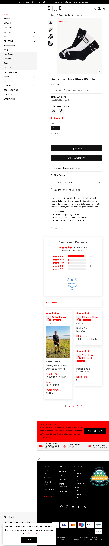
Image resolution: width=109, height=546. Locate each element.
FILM (60, 475)
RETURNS (47, 478)
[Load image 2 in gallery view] (50, 29)
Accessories (9, 67)
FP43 (6, 50)
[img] (52, 313)
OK (29, 540)
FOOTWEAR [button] (8, 41)
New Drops (8, 54)
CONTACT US (49, 489)
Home (53, 15)
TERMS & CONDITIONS (79, 482)
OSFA (55, 128)
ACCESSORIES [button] (9, 45)
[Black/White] (54, 111)
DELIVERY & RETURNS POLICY (78, 474)
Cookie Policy (31, 533)
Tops (6, 63)
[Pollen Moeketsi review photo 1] (58, 342)
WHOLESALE (9, 94)
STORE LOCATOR (11, 90)
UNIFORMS (8, 27)
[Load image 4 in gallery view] (50, 43)
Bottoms (7, 58)
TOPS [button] (6, 36)
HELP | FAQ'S (46, 472)
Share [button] (56, 228)
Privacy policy (96, 537)
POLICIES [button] (7, 86)
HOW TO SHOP (47, 483)
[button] (4, 8)
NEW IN (7, 19)
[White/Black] (61, 111)
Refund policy (83, 537)
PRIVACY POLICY (77, 489)
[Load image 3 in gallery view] (50, 36)
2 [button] (69, 405)
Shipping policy (96, 540)
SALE (6, 14)
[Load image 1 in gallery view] (50, 23)
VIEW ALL (7, 23)
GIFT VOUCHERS (10, 72)
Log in (12, 517)
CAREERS (62, 480)
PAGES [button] (6, 77)
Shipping (67, 90)
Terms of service (81, 540)
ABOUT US (63, 471)
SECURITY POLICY (77, 496)
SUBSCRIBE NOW (95, 431)
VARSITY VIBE (9, 99)
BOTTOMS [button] (8, 32)
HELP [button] (6, 81)
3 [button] (74, 405)
